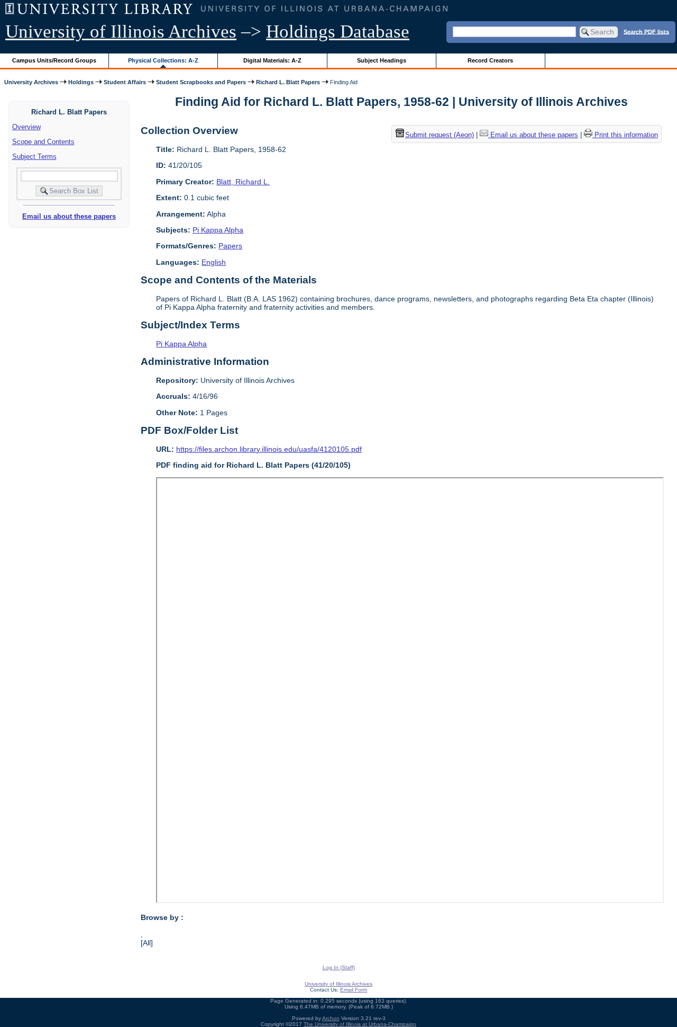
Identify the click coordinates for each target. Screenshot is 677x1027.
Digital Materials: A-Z (272, 60)
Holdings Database (337, 31)
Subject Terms (34, 156)
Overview (26, 127)
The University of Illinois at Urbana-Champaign (360, 1024)
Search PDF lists (646, 31)
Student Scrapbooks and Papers (201, 82)
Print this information (625, 135)
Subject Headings (381, 60)
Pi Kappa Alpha (218, 230)
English (214, 262)
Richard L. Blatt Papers (288, 82)
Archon (331, 1018)
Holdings (81, 82)
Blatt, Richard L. (243, 181)
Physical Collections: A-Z (163, 60)
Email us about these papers (69, 216)
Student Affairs (125, 82)
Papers (230, 246)
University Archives (31, 82)
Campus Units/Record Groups (54, 60)
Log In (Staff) (339, 967)
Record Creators (490, 60)
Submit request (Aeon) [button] (439, 135)
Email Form (353, 990)
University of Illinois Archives (120, 31)
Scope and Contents (43, 142)
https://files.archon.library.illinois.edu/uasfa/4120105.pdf (269, 449)
